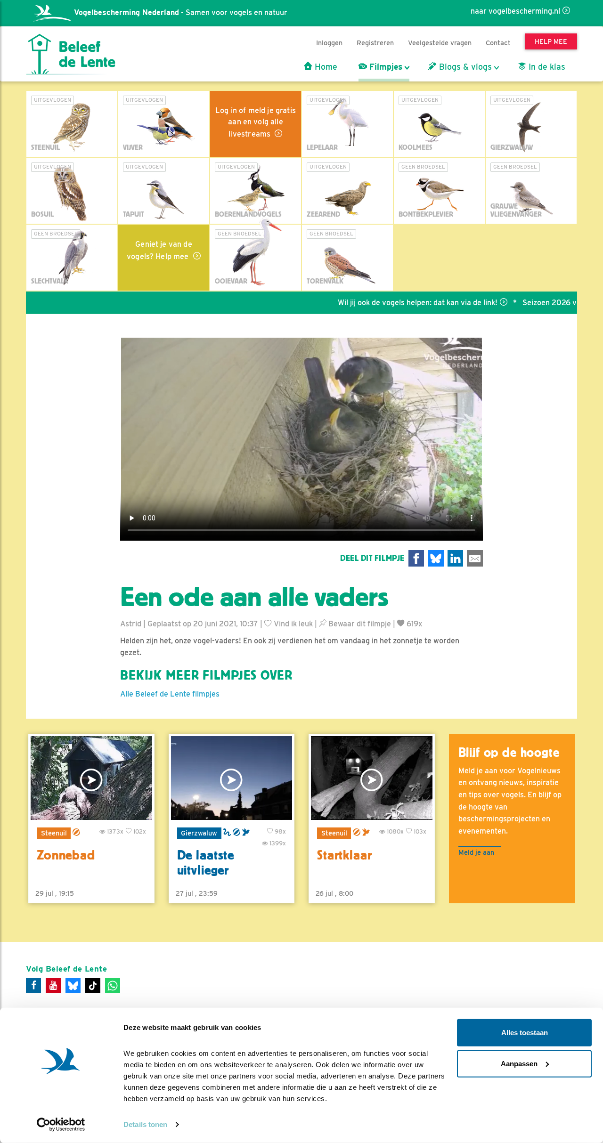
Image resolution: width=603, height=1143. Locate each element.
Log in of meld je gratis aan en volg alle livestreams (255, 122)
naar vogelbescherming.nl (515, 11)
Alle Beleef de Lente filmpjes (170, 693)
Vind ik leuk (292, 623)
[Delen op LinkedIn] (456, 558)
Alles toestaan (524, 1033)
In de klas (545, 67)
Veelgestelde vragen (440, 43)
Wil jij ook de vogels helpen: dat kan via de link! (391, 302)
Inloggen (329, 43)
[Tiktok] (92, 985)
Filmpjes (384, 67)
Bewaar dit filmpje (358, 623)
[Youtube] (53, 985)
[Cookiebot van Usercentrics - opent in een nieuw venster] (61, 1125)
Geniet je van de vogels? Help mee (159, 250)
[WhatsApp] (112, 985)
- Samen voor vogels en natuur (180, 12)
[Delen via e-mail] (475, 558)
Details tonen (145, 1124)
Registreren (375, 43)
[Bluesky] (73, 985)
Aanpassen (519, 1063)
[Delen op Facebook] (416, 558)
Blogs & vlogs (464, 67)
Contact (498, 43)
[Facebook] (33, 985)
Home (324, 67)
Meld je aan (476, 852)
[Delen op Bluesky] (436, 558)
